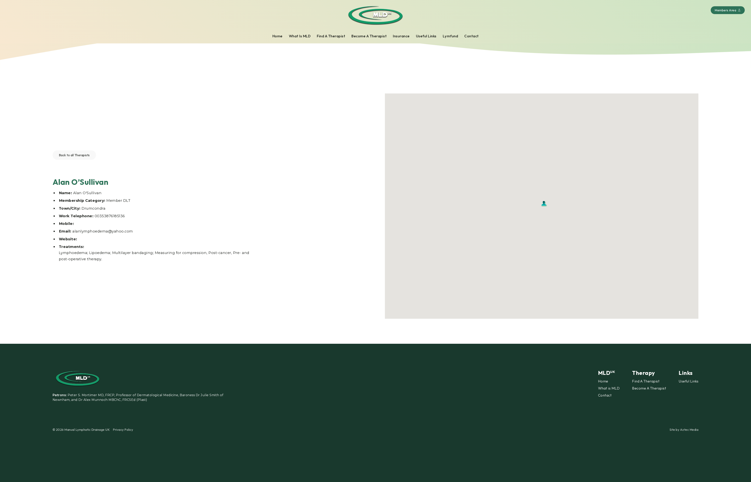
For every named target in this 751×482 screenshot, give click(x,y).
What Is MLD (300, 36)
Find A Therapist (331, 36)
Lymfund (450, 36)
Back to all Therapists (74, 155)
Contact (471, 36)
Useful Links (426, 36)
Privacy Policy (123, 430)
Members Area (725, 10)
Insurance (401, 36)
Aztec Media (689, 430)
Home (277, 36)
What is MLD (609, 388)
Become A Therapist (369, 36)
